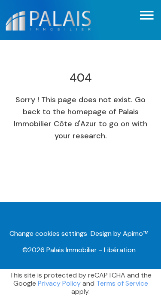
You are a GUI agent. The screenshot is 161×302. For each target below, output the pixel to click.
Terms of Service (122, 283)
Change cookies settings (48, 233)
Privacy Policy (59, 283)
